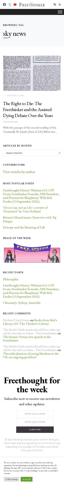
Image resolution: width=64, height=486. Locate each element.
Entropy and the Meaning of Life (24, 227)
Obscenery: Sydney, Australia (21, 302)
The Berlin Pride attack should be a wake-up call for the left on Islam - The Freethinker (31, 331)
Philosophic (11, 279)
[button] (60, 4)
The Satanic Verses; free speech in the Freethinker (27, 339)
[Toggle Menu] (60, 11)
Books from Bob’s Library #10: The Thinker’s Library (30, 322)
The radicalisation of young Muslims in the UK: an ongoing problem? (31, 355)
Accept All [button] (26, 479)
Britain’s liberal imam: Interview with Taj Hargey (29, 219)
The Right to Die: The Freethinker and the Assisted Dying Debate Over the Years (28, 109)
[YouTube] (15, 4)
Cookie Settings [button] (11, 479)
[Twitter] (9, 4)
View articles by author (19, 171)
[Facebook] (4, 4)
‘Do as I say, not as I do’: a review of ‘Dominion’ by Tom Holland (25, 209)
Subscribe (35, 430)
